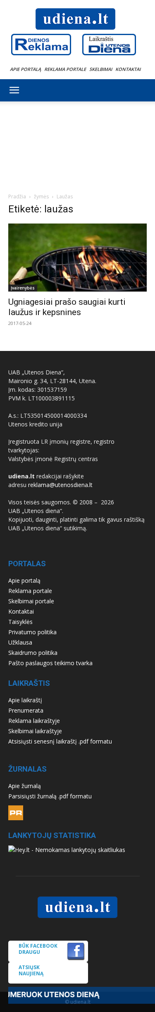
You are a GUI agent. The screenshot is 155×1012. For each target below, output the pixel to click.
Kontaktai (128, 69)
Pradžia (17, 196)
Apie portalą (25, 69)
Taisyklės (20, 622)
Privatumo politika (32, 632)
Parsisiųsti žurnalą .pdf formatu (50, 796)
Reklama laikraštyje (34, 721)
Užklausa (20, 642)
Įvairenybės (23, 288)
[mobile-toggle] (14, 90)
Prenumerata (25, 710)
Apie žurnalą (24, 786)
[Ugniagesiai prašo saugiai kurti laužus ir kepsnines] (77, 258)
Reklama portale (65, 69)
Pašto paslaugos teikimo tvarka (50, 663)
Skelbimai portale (31, 601)
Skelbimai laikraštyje (35, 731)
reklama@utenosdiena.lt (60, 485)
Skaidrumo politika (32, 653)
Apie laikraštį (25, 700)
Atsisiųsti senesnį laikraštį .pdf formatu (60, 741)
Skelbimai (100, 69)
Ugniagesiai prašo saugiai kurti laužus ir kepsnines (67, 307)
